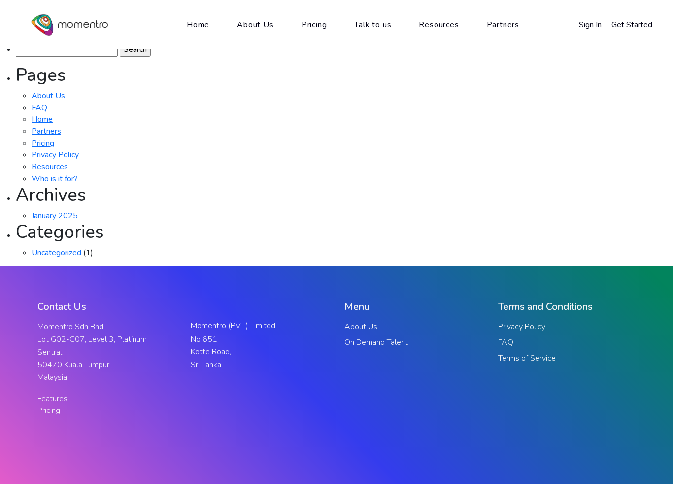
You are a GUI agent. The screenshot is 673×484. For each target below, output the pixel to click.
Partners (46, 131)
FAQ (39, 107)
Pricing (43, 143)
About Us (48, 95)
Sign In (590, 24)
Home (42, 119)
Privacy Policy (55, 154)
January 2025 (55, 215)
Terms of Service (527, 358)
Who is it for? (55, 178)
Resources (50, 166)
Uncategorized (56, 252)
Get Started (631, 24)
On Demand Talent (376, 342)
